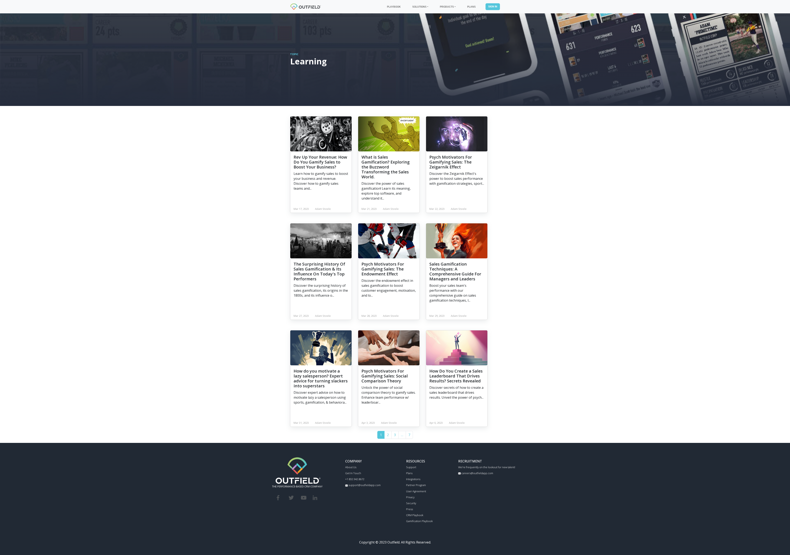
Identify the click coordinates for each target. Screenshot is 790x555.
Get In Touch (353, 473)
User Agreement (416, 491)
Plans (409, 473)
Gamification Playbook (419, 521)
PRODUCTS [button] (447, 6)
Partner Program (416, 485)
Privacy (410, 497)
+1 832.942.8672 (354, 479)
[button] (402, 435)
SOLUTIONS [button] (419, 6)
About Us (350, 467)
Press (409, 509)
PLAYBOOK (394, 6)
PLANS (471, 6)
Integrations (413, 479)
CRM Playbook (414, 515)
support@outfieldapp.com (364, 485)
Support (411, 467)
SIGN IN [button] (492, 6)
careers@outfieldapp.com (477, 473)
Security (411, 503)
